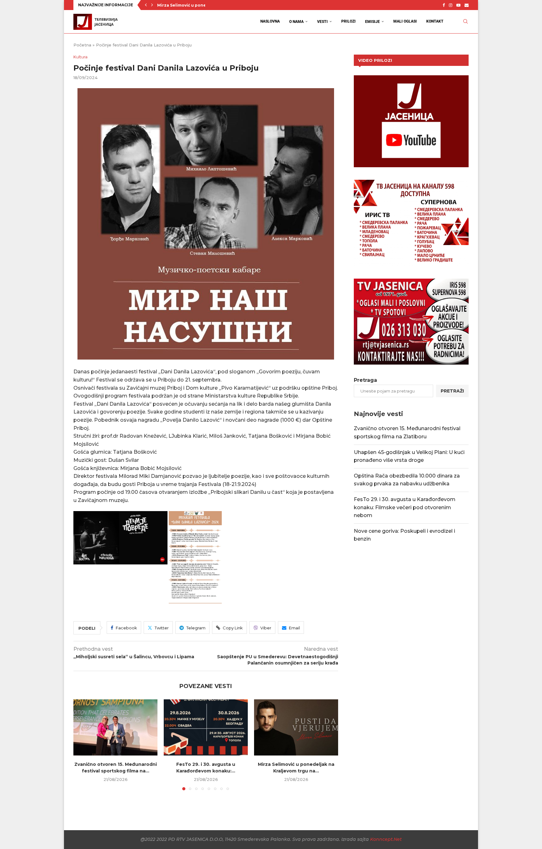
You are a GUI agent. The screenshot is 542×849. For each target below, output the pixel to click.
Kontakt (435, 21)
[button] (145, 5)
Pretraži (452, 391)
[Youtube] (458, 5)
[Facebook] (444, 5)
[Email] (467, 5)
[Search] (465, 21)
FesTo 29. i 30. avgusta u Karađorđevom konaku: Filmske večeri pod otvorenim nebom (404, 507)
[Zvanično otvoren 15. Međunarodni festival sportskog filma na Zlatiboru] (115, 727)
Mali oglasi (405, 21)
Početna (82, 44)
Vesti (322, 21)
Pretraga (365, 380)
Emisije (372, 21)
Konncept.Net (386, 839)
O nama (296, 21)
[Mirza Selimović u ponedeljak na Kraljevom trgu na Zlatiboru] (296, 727)
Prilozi (348, 21)
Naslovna (270, 21)
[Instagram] (450, 5)
